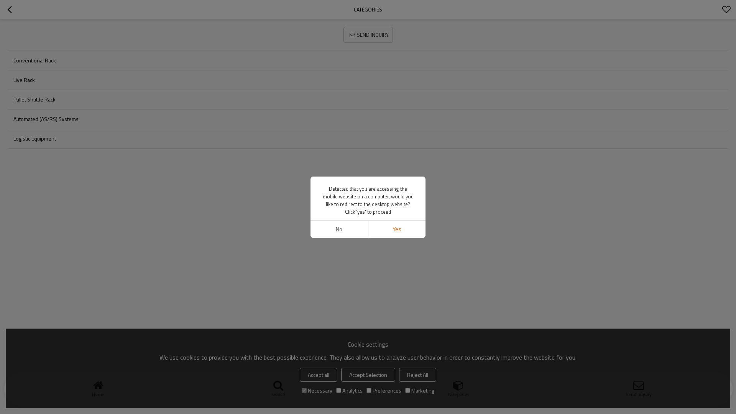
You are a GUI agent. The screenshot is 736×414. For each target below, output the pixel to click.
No (339, 229)
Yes (397, 229)
